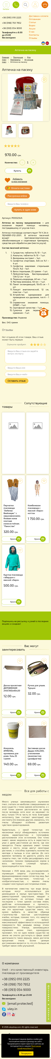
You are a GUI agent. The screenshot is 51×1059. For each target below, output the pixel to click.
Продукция (18, 57)
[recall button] (44, 313)
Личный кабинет (35, 4)
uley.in (12, 1009)
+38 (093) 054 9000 (12, 28)
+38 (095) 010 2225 (11, 17)
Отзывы (33, 38)
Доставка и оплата (38, 16)
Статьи (32, 22)
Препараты (15, 59)
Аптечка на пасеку (25, 49)
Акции (32, 28)
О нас (32, 31)
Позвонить (16, 4)
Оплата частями (20, 188)
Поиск (25, 4)
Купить (17, 170)
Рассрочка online (17, 195)
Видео (32, 25)
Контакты (34, 34)
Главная (5, 57)
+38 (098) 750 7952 (11, 22)
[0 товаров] (44, 4)
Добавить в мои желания (19, 180)
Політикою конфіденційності (29, 1047)
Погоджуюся (26, 1053)
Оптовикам (35, 19)
